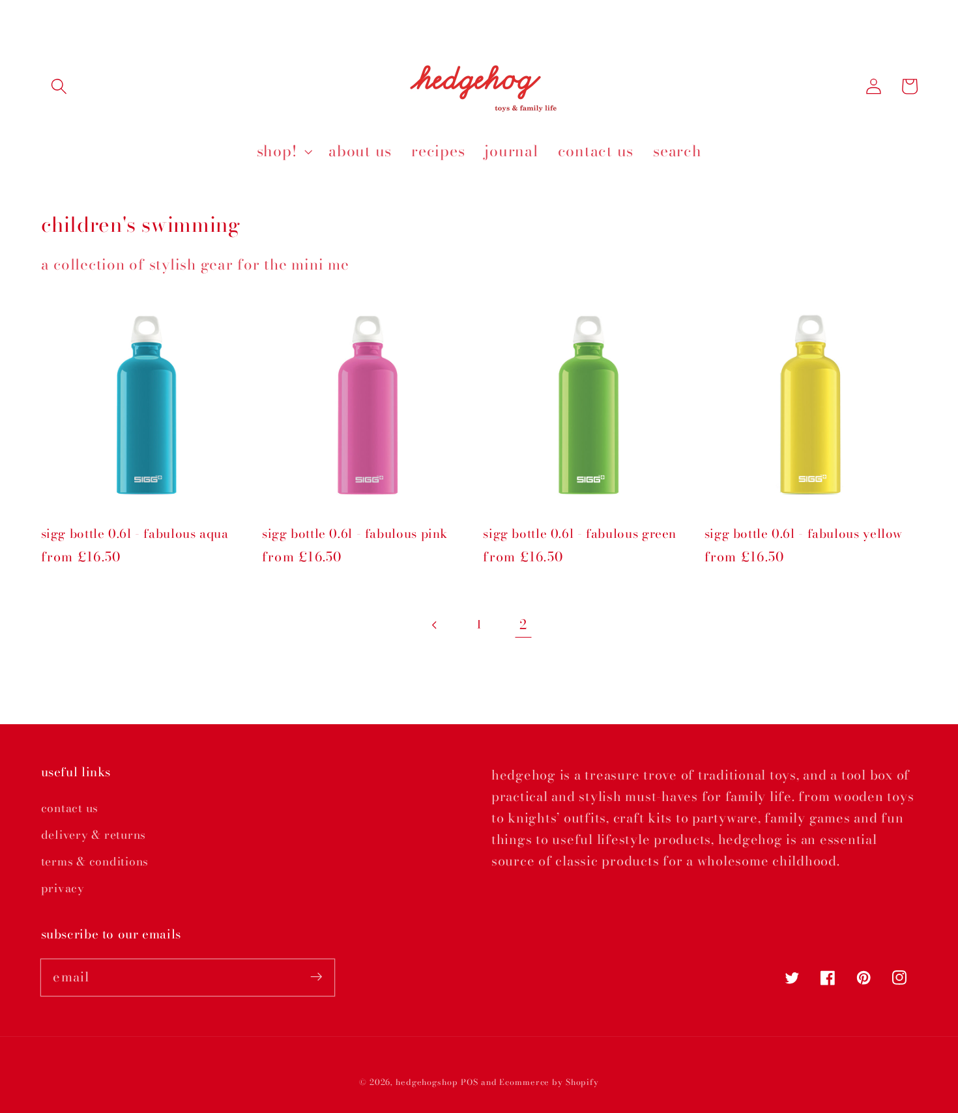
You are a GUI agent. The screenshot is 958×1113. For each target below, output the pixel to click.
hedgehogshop (427, 1082)
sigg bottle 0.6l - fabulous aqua (135, 534)
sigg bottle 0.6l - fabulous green (579, 534)
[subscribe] (316, 977)
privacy (63, 888)
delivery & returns (94, 834)
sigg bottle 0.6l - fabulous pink (355, 534)
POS (469, 1082)
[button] (59, 86)
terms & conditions (95, 861)
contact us (70, 808)
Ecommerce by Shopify (549, 1082)
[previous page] (435, 625)
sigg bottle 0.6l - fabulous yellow (803, 534)
